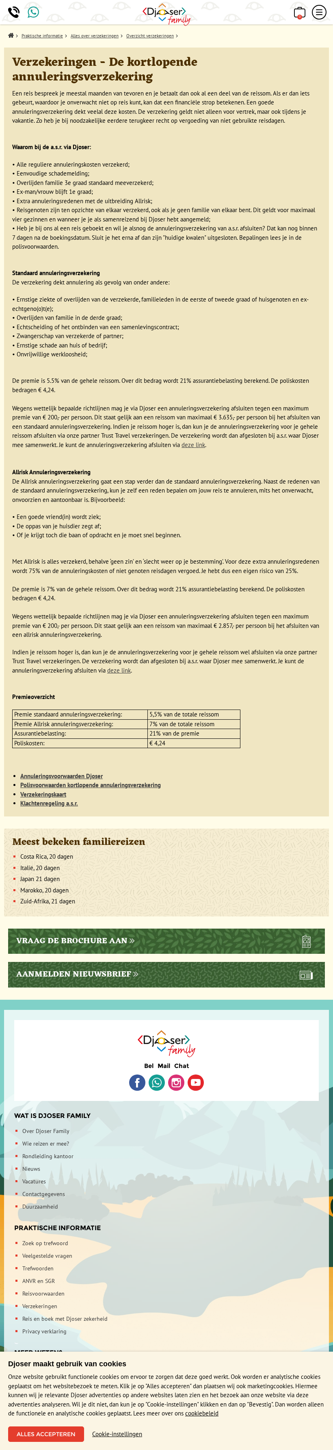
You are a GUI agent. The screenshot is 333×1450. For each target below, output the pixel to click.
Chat (181, 1066)
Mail (164, 1066)
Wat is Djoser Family (52, 1116)
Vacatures (34, 1181)
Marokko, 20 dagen (44, 890)
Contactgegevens (43, 1194)
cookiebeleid (201, 1413)
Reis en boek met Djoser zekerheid (65, 1318)
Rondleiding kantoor (48, 1156)
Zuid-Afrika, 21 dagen (47, 901)
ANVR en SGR (38, 1281)
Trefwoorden (38, 1268)
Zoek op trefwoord (45, 1243)
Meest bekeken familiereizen (78, 842)
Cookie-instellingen (117, 1433)
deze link (193, 445)
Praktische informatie (57, 1228)
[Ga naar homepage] (167, 14)
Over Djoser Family (45, 1131)
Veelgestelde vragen (47, 1255)
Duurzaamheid (40, 1206)
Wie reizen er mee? (45, 1143)
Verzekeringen (39, 1306)
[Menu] (319, 12)
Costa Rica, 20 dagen (46, 856)
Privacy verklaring (44, 1331)
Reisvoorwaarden (43, 1293)
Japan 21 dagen (40, 879)
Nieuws (31, 1168)
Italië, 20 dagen (40, 868)
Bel (149, 1066)
